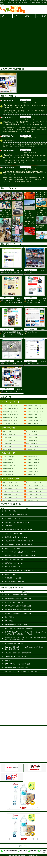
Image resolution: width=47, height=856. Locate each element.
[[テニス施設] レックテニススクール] (12, 358)
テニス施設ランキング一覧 (10, 488)
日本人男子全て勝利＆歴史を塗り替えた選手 (18, 653)
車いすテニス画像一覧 (9, 459)
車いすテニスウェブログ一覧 (10, 408)
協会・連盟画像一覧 (8, 474)
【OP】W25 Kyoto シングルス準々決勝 (17, 664)
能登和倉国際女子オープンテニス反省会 (16, 667)
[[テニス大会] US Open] (35, 267)
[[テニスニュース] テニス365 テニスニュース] (12, 267)
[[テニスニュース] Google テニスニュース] (35, 358)
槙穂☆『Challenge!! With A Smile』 (15, 582)
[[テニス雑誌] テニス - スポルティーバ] (12, 386)
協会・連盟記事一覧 (8, 449)
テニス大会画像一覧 (8, 471)
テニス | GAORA (32, 332)
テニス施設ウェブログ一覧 (10, 412)
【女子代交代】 (9, 621)
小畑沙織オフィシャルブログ (13, 518)
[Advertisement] (23, 42)
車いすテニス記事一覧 (9, 434)
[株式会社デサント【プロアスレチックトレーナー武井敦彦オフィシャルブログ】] (29, 195)
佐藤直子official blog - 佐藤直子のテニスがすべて (19, 544)
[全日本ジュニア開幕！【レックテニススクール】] (41, 195)
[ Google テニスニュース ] (29, 102)
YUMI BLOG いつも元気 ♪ (13, 578)
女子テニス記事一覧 (8, 431)
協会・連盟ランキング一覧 (10, 500)
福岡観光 (7, 660)
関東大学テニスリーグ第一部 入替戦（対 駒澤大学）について (24, 671)
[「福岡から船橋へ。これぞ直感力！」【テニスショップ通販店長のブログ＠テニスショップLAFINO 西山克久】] (5, 234)
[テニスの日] (23, 846)
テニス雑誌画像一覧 (8, 468)
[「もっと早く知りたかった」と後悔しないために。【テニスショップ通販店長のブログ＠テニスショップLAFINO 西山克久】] (17, 208)
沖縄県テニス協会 (10, 574)
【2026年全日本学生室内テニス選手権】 (17, 595)
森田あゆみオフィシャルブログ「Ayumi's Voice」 (19, 570)
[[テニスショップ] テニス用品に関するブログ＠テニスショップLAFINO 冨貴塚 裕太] (12, 295)
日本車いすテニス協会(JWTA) (13, 533)
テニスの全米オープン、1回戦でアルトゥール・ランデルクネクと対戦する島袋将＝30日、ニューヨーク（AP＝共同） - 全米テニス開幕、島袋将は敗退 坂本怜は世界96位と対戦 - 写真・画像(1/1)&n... (24, 129)
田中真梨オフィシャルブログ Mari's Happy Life (19, 541)
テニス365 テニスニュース (11, 272)
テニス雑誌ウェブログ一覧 (10, 417)
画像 (27, 16)
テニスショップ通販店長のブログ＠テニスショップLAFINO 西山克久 (13, 334)
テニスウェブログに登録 (10, 851)
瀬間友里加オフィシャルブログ (14, 559)
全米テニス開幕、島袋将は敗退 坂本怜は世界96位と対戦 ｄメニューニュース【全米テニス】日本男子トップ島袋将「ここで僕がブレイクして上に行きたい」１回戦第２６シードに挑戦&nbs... (24, 179)
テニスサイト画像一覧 (9, 465)
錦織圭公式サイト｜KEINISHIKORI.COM (17, 522)
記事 (15, 16)
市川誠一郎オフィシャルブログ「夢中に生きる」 (19, 529)
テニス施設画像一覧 (8, 462)
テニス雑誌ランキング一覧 (10, 494)
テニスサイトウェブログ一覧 (10, 414)
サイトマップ (23, 851)
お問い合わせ (34, 851)
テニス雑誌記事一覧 (8, 443)
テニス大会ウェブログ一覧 (10, 420)
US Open (29, 272)
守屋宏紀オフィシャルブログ (13, 548)
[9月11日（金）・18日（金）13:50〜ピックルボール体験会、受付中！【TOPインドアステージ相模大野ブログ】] (29, 218)
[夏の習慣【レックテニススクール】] (41, 228)
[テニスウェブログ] (13, 12)
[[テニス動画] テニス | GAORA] (35, 327)
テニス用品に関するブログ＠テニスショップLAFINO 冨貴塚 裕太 (12, 302)
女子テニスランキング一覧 (10, 482)
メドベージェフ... (9, 141)
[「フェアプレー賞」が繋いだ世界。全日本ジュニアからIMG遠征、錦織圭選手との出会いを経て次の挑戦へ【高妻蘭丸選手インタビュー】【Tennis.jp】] (41, 235)
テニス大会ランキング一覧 (10, 497)
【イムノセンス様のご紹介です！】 (15, 602)
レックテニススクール (9, 363)
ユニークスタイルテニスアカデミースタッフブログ (20, 555)
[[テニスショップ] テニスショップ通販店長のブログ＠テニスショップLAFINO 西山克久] (12, 327)
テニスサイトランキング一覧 (10, 491)
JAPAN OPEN (9, 526)
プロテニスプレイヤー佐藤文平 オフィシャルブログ (20, 552)
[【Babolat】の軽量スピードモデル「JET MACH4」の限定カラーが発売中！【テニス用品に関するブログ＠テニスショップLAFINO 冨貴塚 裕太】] (41, 202)
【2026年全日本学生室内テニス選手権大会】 (18, 598)
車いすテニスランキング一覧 (10, 485)
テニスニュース (25, 100)
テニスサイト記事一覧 (9, 440)
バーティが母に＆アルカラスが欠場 (15, 656)
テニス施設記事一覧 (8, 437)
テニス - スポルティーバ (10, 391)
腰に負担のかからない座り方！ (14, 643)
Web (4, 16)
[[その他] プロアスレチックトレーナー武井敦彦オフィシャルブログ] (35, 295)
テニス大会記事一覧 (8, 446)
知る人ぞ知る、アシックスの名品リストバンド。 (19, 628)
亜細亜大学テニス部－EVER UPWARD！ (17, 537)
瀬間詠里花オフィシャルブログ (14, 563)
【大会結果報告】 (10, 617)
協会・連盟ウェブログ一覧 (10, 423)
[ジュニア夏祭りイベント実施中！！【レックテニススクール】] (41, 211)
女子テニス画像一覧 (8, 457)
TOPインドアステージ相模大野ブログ (16, 515)
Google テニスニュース (34, 363)
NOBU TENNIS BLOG (11, 511)
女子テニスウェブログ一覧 (10, 405)
